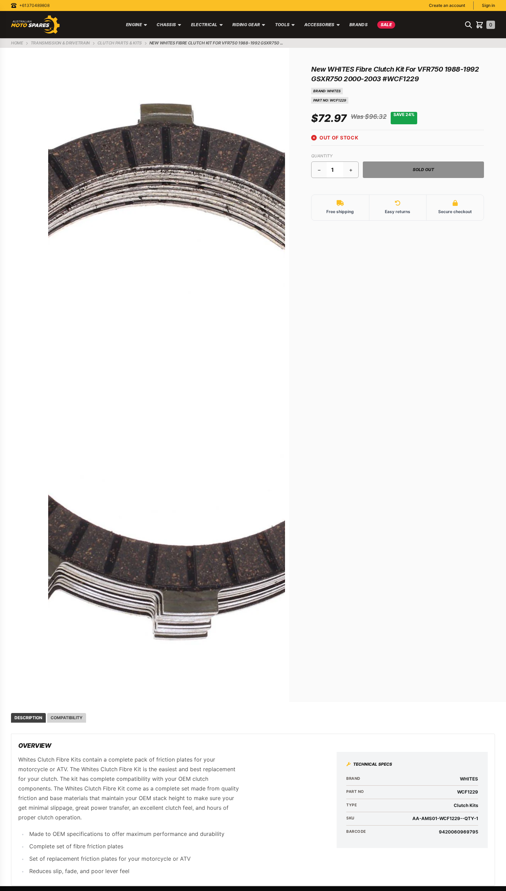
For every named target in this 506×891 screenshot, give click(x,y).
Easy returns (397, 211)
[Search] (468, 25)
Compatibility (67, 717)
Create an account (447, 5)
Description (28, 717)
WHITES (334, 91)
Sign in (488, 5)
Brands (358, 24)
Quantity (322, 155)
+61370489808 (34, 5)
